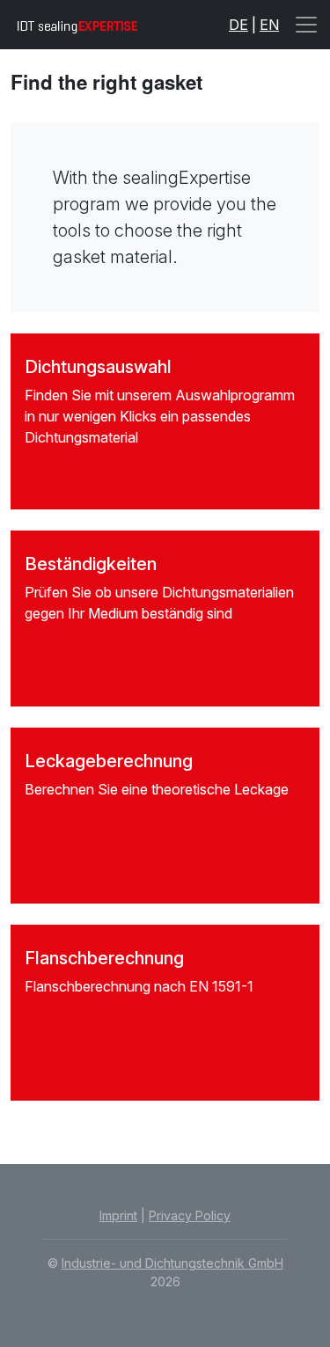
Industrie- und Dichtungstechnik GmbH (172, 1262)
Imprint (118, 1215)
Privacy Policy (190, 1215)
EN (269, 24)
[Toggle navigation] (306, 24)
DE (238, 24)
